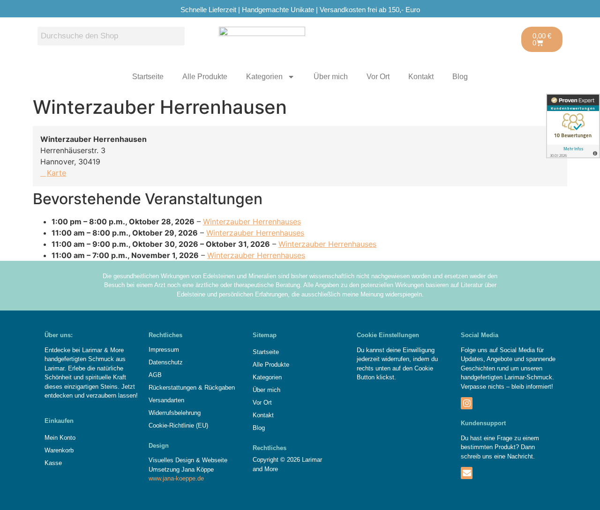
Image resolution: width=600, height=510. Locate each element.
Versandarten (166, 400)
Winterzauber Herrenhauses (252, 221)
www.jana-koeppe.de (176, 478)
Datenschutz (166, 362)
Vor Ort (378, 77)
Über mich (331, 77)
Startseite (148, 77)
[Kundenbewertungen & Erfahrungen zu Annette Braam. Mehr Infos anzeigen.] (573, 126)
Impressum (164, 349)
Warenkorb (59, 450)
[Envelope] (466, 473)
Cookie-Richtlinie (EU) (178, 425)
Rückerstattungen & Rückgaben (192, 387)
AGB (155, 374)
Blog (460, 77)
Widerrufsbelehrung (175, 412)
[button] (300, 377)
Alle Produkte (204, 77)
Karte (56, 172)
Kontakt (421, 77)
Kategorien (264, 77)
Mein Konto (60, 437)
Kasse (53, 462)
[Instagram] (466, 403)
